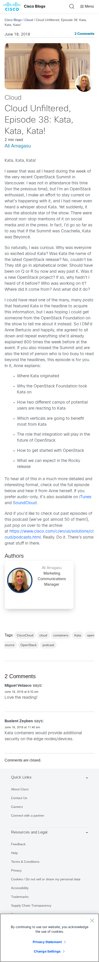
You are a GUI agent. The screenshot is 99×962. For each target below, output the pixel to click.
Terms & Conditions (25, 861)
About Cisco (20, 789)
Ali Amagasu (18, 146)
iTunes (85, 497)
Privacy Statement (47, 942)
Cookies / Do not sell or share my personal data (45, 879)
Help (14, 853)
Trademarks (20, 897)
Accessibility (20, 888)
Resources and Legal (29, 832)
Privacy (16, 870)
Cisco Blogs (34, 6)
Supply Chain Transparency (31, 905)
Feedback (18, 844)
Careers (17, 807)
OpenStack (28, 645)
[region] (49, 938)
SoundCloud (25, 503)
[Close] (92, 920)
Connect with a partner (27, 815)
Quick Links (21, 777)
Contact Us (19, 798)
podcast (48, 645)
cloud (43, 635)
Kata (77, 635)
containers (60, 635)
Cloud (28, 20)
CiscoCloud (25, 635)
